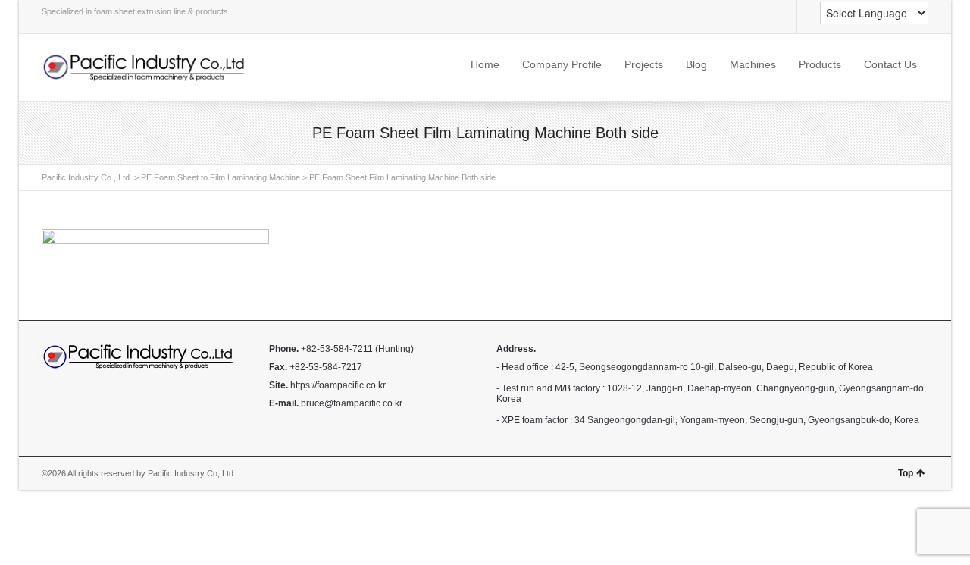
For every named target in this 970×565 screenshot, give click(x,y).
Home (485, 64)
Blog (696, 64)
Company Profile (562, 64)
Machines (753, 64)
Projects (643, 64)
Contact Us (890, 64)
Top (905, 473)
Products (820, 64)
